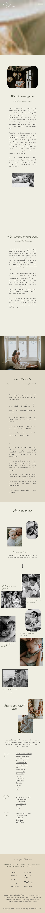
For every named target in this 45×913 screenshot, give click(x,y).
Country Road (21, 801)
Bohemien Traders (22, 758)
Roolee (18, 785)
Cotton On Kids (21, 799)
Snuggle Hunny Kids (23, 813)
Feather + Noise (21, 763)
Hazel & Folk (20, 769)
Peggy (18, 808)
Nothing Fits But (22, 765)
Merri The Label (21, 767)
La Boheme (20, 778)
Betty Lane (20, 781)
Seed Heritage (21, 804)
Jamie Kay (19, 818)
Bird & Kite (20, 774)
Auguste (19, 783)
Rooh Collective (21, 760)
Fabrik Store (20, 772)
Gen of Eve (20, 806)
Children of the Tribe (23, 797)
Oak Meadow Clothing (24, 754)
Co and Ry (19, 776)
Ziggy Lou (19, 820)
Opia (17, 787)
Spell (18, 790)
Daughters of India (23, 756)
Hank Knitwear (21, 815)
